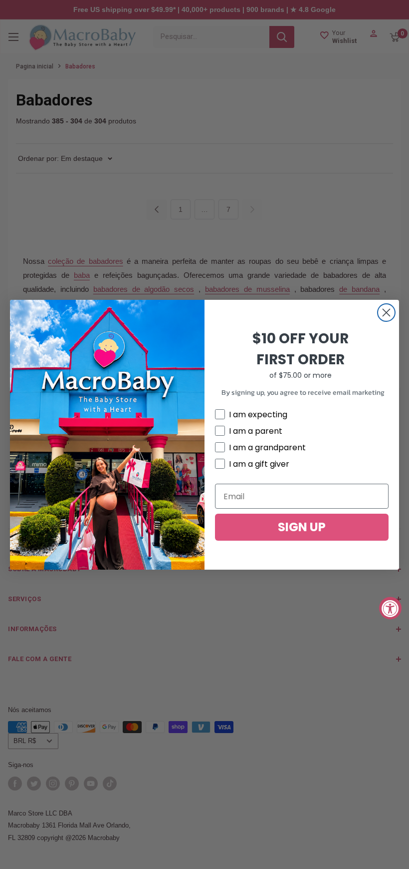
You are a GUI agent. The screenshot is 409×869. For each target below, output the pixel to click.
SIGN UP (302, 527)
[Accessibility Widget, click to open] (390, 608)
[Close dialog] (386, 312)
